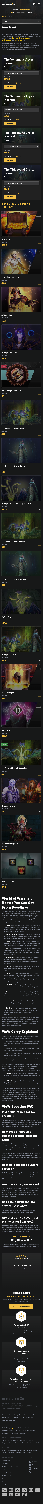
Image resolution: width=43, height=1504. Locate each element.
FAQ (23, 1417)
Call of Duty (5, 1464)
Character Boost (24, 1430)
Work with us (30, 1417)
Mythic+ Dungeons (7, 1430)
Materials (11, 1452)
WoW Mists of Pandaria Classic (11, 1467)
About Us (5, 1415)
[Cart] (34, 4)
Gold (3, 1428)
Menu (5, 21)
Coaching (22, 1433)
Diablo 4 (5, 1447)
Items (35, 1450)
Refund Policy (6, 1417)
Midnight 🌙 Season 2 (12, 1428)
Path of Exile (6, 1470)
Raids (22, 1428)
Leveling (27, 1428)
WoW (4, 1425)
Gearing (30, 1440)
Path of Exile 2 (6, 1460)
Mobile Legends (6, 1473)
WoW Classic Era (7, 1476)
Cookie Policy (16, 1417)
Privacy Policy (13, 1415)
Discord (34, 1461)
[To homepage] (21, 1398)
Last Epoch (5, 1485)
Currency (23, 1450)
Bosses (4, 1452)
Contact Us (22, 1415)
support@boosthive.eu (9, 1420)
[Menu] (39, 4)
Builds (29, 1452)
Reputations (31, 1443)
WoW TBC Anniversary (11, 1437)
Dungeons (5, 1443)
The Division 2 (6, 1482)
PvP (16, 1430)
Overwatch (5, 1479)
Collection (5, 1433)
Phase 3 (4, 1440)
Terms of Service (33, 1415)
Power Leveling (13, 1440)
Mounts (32, 1430)
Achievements (14, 1433)
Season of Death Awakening (10, 1450)
